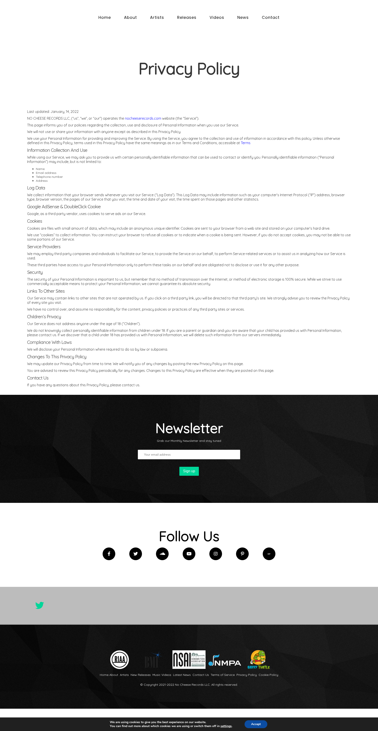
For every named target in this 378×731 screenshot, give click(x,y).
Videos (217, 17)
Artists (157, 17)
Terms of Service (223, 675)
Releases (186, 17)
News (243, 17)
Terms (245, 143)
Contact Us (200, 675)
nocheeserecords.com (143, 118)
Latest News (182, 675)
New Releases (141, 675)
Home (104, 17)
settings (226, 726)
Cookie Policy (268, 675)
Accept (256, 724)
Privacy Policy (246, 675)
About (130, 17)
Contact (271, 17)
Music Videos (161, 675)
